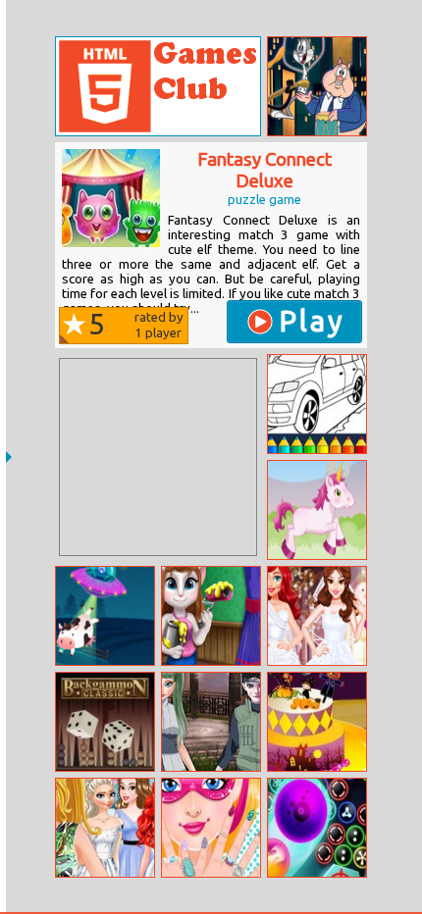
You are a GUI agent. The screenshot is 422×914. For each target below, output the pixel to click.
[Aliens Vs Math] (105, 616)
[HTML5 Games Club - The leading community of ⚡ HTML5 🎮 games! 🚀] (158, 86)
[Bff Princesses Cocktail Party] (105, 828)
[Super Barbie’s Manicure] (211, 828)
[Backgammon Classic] (105, 722)
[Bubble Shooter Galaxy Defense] (317, 828)
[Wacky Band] (317, 86)
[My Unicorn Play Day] (317, 510)
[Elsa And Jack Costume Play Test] (211, 722)
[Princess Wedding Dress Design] (317, 616)
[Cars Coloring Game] (317, 404)
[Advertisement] (158, 457)
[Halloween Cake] (317, 722)
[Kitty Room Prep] (211, 616)
